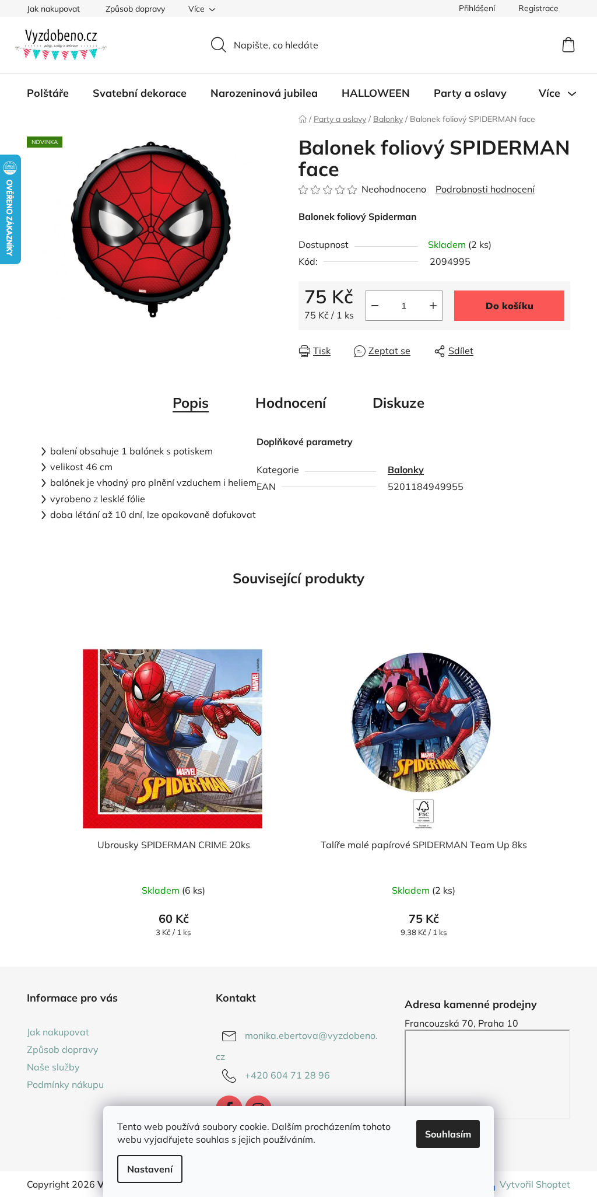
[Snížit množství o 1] (375, 305)
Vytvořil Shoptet (535, 1184)
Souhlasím (448, 1134)
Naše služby (53, 1067)
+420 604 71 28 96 (287, 1075)
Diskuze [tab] (398, 402)
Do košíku (509, 306)
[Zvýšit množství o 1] (433, 305)
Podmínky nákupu (65, 1084)
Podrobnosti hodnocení (485, 189)
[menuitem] (47, 93)
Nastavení (150, 1169)
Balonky (406, 469)
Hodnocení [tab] (290, 402)
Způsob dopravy (135, 9)
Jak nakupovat (53, 9)
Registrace (538, 8)
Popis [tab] (191, 402)
